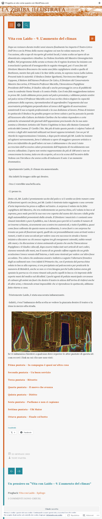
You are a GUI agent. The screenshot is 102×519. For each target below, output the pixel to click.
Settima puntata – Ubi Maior (25, 409)
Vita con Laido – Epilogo (32, 492)
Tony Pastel (19, 458)
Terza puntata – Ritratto (22, 379)
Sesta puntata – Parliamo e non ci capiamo (33, 401)
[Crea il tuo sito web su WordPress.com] (51, 3)
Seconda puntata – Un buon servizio (29, 372)
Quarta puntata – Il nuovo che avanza (30, 387)
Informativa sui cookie (54, 515)
